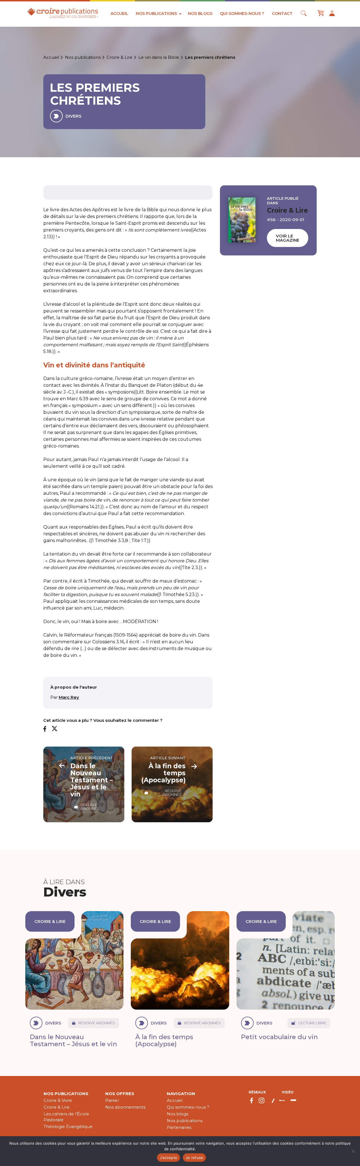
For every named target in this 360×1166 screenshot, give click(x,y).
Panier (112, 1100)
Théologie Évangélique (68, 1126)
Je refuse (194, 1157)
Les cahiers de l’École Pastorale (66, 1116)
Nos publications (156, 13)
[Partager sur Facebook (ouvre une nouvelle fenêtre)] (44, 729)
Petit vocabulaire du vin (279, 1037)
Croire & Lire (119, 57)
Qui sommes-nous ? (242, 13)
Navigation (181, 1093)
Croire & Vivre (58, 1100)
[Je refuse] (353, 1151)
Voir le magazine (287, 238)
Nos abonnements (125, 1107)
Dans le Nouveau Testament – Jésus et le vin (73, 1040)
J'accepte (168, 1157)
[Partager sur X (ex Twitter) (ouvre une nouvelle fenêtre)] (54, 729)
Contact (282, 13)
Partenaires (179, 1127)
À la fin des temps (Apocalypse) (164, 1040)
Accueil (119, 13)
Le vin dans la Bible (158, 57)
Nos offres (119, 1093)
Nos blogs (200, 13)
